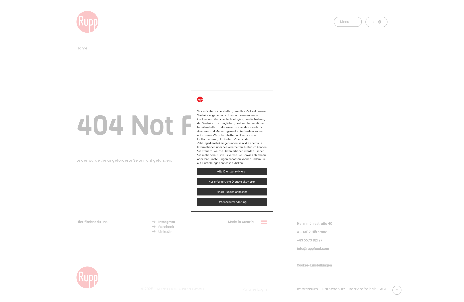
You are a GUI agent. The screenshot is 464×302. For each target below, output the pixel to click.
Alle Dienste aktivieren (232, 172)
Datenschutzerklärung (232, 202)
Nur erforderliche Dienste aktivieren (232, 182)
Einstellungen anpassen (232, 192)
